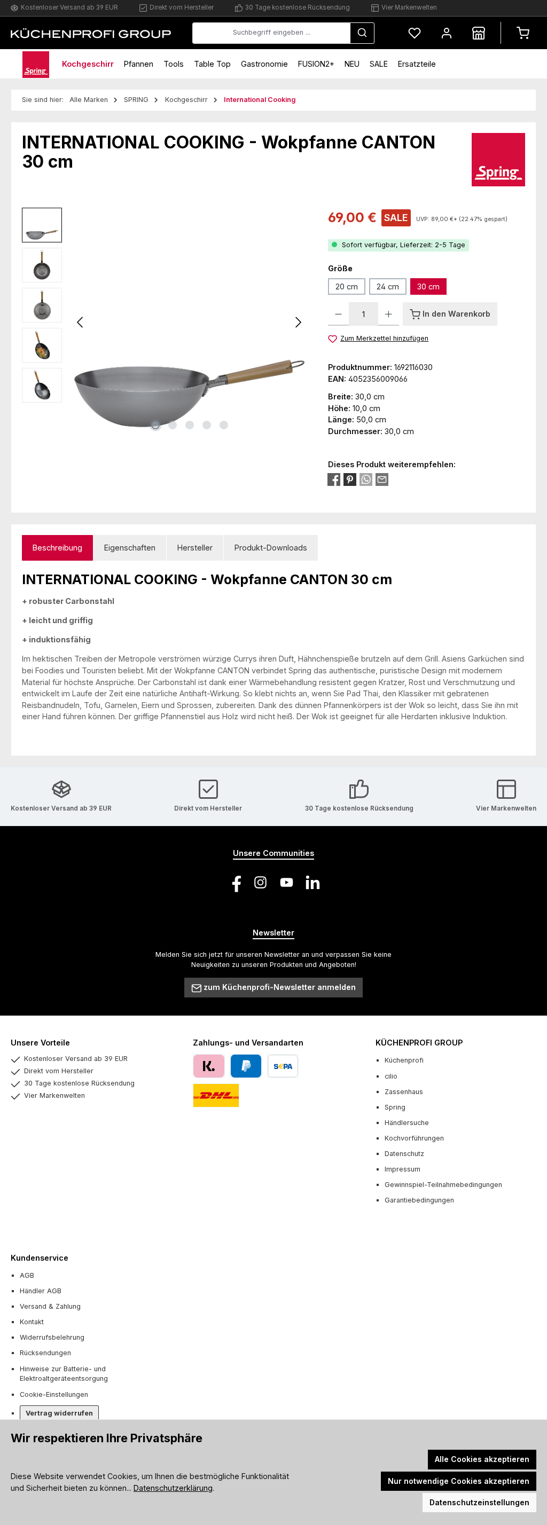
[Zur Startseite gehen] (91, 32)
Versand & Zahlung (50, 1306)
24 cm (388, 286)
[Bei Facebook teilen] (334, 479)
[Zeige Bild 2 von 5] (172, 425)
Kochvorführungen (414, 1138)
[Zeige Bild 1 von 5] (155, 425)
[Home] (36, 63)
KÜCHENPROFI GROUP (419, 1042)
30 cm (428, 286)
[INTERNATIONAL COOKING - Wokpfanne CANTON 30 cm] (189, 322)
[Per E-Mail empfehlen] (382, 479)
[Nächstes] (298, 322)
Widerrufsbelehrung (52, 1337)
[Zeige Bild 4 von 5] (206, 425)
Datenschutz (404, 1154)
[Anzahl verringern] (338, 314)
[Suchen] (362, 33)
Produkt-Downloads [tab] (271, 547)
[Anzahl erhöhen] (388, 314)
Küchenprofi (404, 1060)
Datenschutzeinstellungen (479, 1502)
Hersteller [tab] (195, 547)
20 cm (346, 286)
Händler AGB (40, 1291)
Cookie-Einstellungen (54, 1394)
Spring (395, 1107)
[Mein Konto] (446, 33)
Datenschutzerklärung (173, 1487)
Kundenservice (39, 1257)
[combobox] (271, 33)
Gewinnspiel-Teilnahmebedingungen (443, 1185)
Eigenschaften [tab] (129, 547)
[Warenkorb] (523, 33)
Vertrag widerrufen (59, 1413)
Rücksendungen (45, 1353)
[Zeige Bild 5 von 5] (224, 425)
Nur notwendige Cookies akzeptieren (458, 1480)
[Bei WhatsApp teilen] (366, 479)
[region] (164, 322)
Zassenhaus (404, 1092)
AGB (27, 1275)
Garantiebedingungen (419, 1200)
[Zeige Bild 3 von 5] (189, 425)
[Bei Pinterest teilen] (350, 479)
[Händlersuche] (478, 33)
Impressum (402, 1169)
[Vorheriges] (81, 322)
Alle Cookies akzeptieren (482, 1459)
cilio (391, 1076)
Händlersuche (407, 1123)
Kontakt (32, 1322)
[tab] (57, 548)
